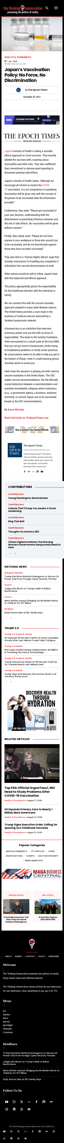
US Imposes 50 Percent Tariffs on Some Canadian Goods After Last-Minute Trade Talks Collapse (31, 639)
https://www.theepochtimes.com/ (37, 450)
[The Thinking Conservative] (32, 944)
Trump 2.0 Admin (13, 646)
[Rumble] (14, 1102)
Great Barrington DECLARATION (48, 918)
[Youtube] (42, 471)
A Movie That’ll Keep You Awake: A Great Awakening (32, 510)
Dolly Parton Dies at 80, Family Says (23, 612)
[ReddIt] (42, 105)
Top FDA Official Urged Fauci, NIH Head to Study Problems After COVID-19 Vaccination (29, 792)
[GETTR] (33, 471)
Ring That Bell (16, 521)
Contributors (20, 487)
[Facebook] (8, 105)
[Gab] (29, 471)
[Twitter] (21, 1102)
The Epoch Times (37, 90)
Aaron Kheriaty (16, 409)
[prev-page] (10, 554)
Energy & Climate (13, 573)
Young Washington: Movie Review (28, 498)
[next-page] (15, 554)
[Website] (21, 1109)
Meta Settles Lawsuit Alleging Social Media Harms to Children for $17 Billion (31, 602)
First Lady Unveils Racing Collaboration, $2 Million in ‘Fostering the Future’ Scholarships (31, 651)
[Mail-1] (29, 1109)
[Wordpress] (14, 1109)
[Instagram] (6, 1109)
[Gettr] (29, 1102)
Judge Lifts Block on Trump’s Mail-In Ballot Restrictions (27, 590)
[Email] (56, 105)
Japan (7, 151)
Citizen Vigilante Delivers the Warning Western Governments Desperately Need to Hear (34, 544)
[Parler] (37, 471)
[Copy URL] (49, 105)
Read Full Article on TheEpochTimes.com (26, 417)
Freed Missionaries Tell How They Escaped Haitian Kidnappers (16, 919)
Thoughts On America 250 (23, 531)
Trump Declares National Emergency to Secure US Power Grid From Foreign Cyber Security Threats (31, 577)
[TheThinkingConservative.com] (23, 8)
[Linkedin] (35, 105)
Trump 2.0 (11, 628)
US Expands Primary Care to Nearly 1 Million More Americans (28, 811)
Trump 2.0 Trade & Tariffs (18, 634)
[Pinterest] (28, 105)
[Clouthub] (4, 1139)
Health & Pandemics (17, 57)
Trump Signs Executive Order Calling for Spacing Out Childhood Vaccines (30, 826)
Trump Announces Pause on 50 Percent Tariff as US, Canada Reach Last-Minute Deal (30, 663)
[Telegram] (22, 105)
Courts (8, 585)
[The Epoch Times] (20, 90)
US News (8, 609)
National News (15, 567)
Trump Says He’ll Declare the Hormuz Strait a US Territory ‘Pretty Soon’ (30, 675)
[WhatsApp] (15, 105)
